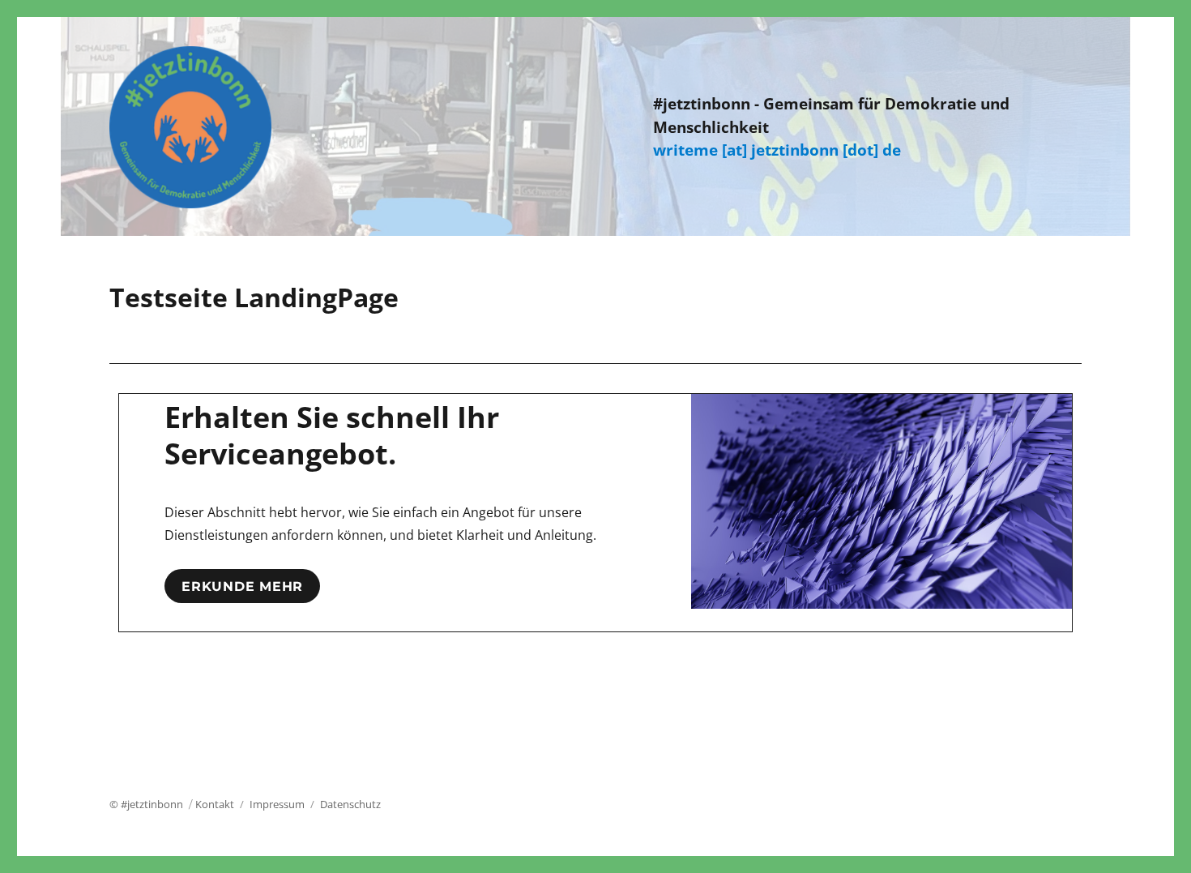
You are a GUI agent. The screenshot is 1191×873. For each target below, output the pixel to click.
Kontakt (214, 804)
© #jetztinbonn (146, 804)
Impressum (277, 804)
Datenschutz (350, 804)
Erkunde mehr (242, 586)
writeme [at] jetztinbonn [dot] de (777, 149)
